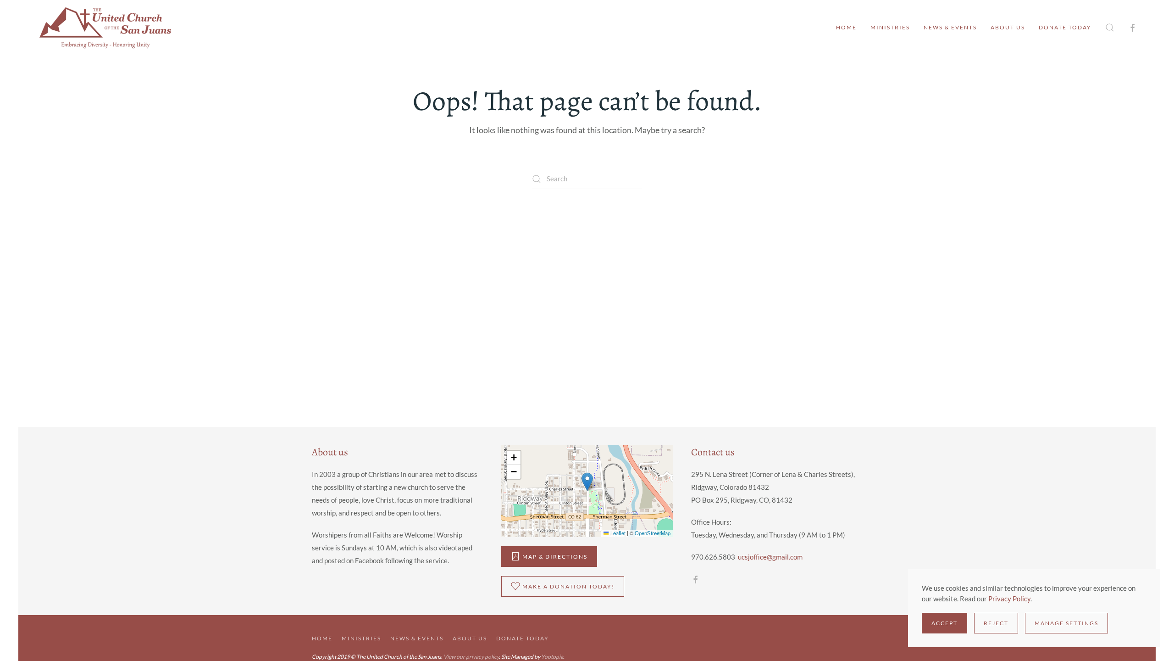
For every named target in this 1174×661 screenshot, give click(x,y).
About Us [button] (1008, 27)
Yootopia (552, 656)
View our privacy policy (471, 656)
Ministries (890, 27)
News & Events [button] (950, 27)
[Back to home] (105, 27)
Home (846, 27)
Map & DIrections (554, 556)
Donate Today (1065, 27)
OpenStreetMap (652, 533)
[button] (1109, 27)
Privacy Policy (1009, 598)
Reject (996, 623)
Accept (944, 623)
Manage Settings (1066, 623)
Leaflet (617, 533)
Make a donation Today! (568, 586)
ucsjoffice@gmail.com (770, 557)
